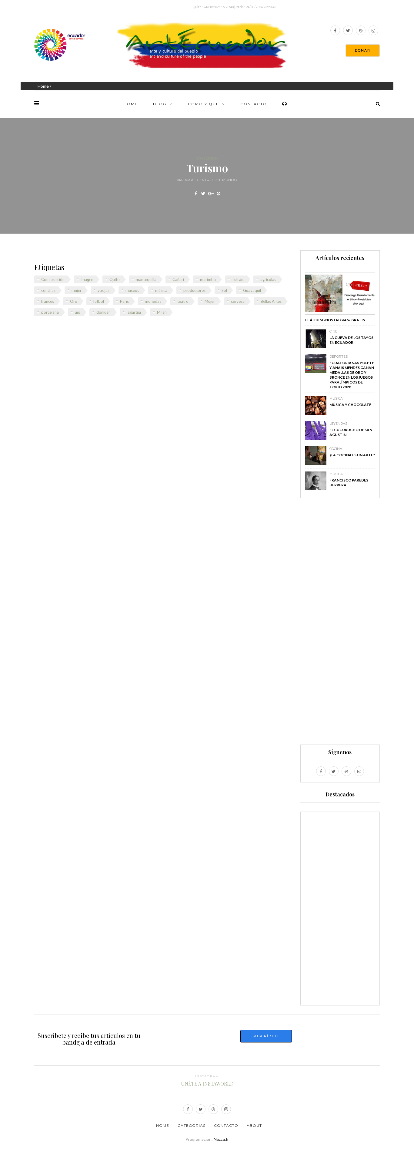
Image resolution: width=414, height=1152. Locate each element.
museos (132, 290)
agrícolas (268, 279)
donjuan (103, 312)
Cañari (178, 279)
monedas (153, 301)
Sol (224, 290)
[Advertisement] (340, 624)
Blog (160, 104)
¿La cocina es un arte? (352, 455)
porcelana (50, 312)
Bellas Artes (271, 301)
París (124, 301)
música (161, 290)
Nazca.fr (221, 1139)
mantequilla (146, 279)
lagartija (134, 312)
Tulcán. (238, 279)
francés (47, 301)
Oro (73, 301)
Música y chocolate (350, 404)
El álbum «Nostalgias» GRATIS (335, 320)
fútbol (98, 301)
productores (194, 290)
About (254, 1125)
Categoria (207, 158)
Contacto (253, 104)
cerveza (238, 301)
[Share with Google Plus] (211, 194)
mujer (77, 290)
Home (43, 86)
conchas (48, 290)
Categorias (191, 1125)
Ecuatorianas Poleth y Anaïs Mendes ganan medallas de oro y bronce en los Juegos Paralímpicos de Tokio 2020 (352, 374)
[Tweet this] (203, 194)
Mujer (210, 301)
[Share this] (195, 194)
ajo (77, 312)
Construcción (53, 279)
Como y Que (203, 104)
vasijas (103, 290)
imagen (87, 279)
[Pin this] (218, 194)
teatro (183, 301)
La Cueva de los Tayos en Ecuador (351, 340)
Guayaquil (252, 290)
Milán (162, 312)
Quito (114, 279)
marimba (208, 279)
